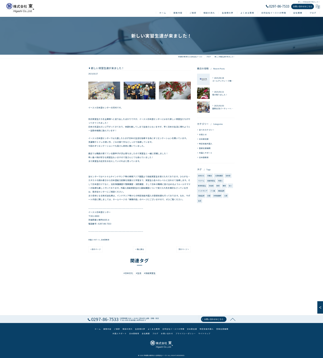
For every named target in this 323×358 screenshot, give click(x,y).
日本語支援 (204, 139)
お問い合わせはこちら (302, 6)
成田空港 (221, 191)
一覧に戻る (139, 249)
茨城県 (211, 186)
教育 (218, 186)
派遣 (208, 196)
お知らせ (203, 134)
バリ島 (212, 191)
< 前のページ (95, 249)
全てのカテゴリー (206, 129)
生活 (199, 201)
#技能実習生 (149, 273)
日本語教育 (105, 239)
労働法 (209, 176)
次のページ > (183, 249)
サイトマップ (204, 333)
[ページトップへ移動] (232, 319)
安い (230, 186)
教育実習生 (202, 186)
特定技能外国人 (205, 143)
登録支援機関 (204, 148)
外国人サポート (94, 239)
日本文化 (201, 176)
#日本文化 (128, 273)
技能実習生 (211, 181)
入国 (225, 196)
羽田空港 (201, 196)
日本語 (228, 176)
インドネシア (202, 191)
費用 (224, 186)
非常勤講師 (217, 196)
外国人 (220, 181)
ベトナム (201, 181)
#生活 (138, 273)
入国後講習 (219, 176)
